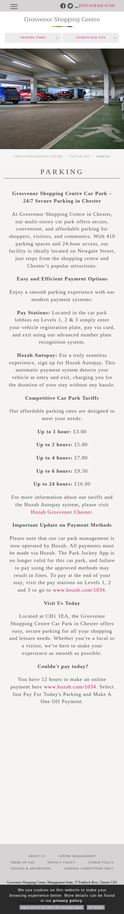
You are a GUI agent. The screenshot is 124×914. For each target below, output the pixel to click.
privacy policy (67, 900)
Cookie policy (101, 862)
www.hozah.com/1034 (79, 590)
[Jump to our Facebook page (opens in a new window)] (63, 5)
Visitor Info (79, 156)
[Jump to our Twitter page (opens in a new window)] (70, 5)
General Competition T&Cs (88, 868)
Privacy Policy (61, 862)
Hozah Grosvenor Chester (61, 512)
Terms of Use (22, 862)
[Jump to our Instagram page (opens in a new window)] (95, 5)
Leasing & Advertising (31, 868)
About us (37, 856)
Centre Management (77, 856)
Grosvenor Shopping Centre (38, 156)
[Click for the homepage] (62, 22)
